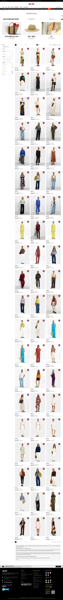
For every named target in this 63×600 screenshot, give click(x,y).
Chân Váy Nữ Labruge (49, 513)
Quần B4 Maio (33, 266)
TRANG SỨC (31, 36)
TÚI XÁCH (11, 36)
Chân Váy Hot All (17, 439)
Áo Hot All (32, 439)
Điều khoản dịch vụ (36, 587)
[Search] (43, 7)
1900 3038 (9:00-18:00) (8, 582)
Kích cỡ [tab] (4, 56)
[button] (56, 7)
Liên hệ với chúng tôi (24, 578)
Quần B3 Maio (33, 365)
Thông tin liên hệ (35, 572)
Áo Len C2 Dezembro (18, 513)
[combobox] (48, 7)
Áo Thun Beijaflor (17, 291)
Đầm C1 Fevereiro (17, 192)
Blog (21, 579)
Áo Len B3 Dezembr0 (34, 513)
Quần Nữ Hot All (33, 340)
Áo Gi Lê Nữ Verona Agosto (50, 365)
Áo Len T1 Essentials (49, 93)
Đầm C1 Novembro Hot (34, 93)
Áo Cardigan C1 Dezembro (50, 217)
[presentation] (1, 31)
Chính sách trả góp (36, 583)
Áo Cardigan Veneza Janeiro (35, 464)
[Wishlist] (58, 7)
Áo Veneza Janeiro (48, 266)
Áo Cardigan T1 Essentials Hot (35, 217)
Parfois (6, 10)
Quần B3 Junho (48, 340)
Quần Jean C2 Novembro (34, 291)
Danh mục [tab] (4, 51)
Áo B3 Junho (17, 365)
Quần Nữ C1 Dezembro (49, 291)
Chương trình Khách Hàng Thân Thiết (26, 574)
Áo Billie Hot (48, 192)
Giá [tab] (3, 74)
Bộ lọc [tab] (3, 44)
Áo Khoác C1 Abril (33, 118)
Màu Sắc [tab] (4, 62)
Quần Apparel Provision (18, 340)
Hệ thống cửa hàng (23, 575)
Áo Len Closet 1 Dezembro (19, 93)
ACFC (3, 10)
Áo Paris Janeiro (33, 192)
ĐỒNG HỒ (51, 36)
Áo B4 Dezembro (17, 266)
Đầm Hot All (47, 439)
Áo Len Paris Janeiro (49, 464)
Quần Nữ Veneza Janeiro (18, 538)
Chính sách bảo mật (36, 586)
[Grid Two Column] (39, 45)
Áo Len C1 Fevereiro (18, 217)
